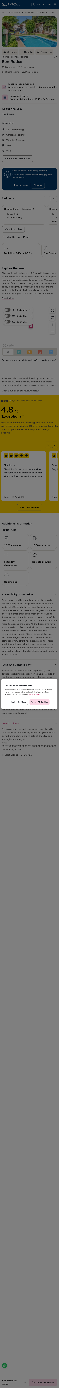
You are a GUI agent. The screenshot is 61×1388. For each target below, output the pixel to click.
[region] (29, 694)
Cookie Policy (35, 694)
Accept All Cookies (39, 702)
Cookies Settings (18, 702)
